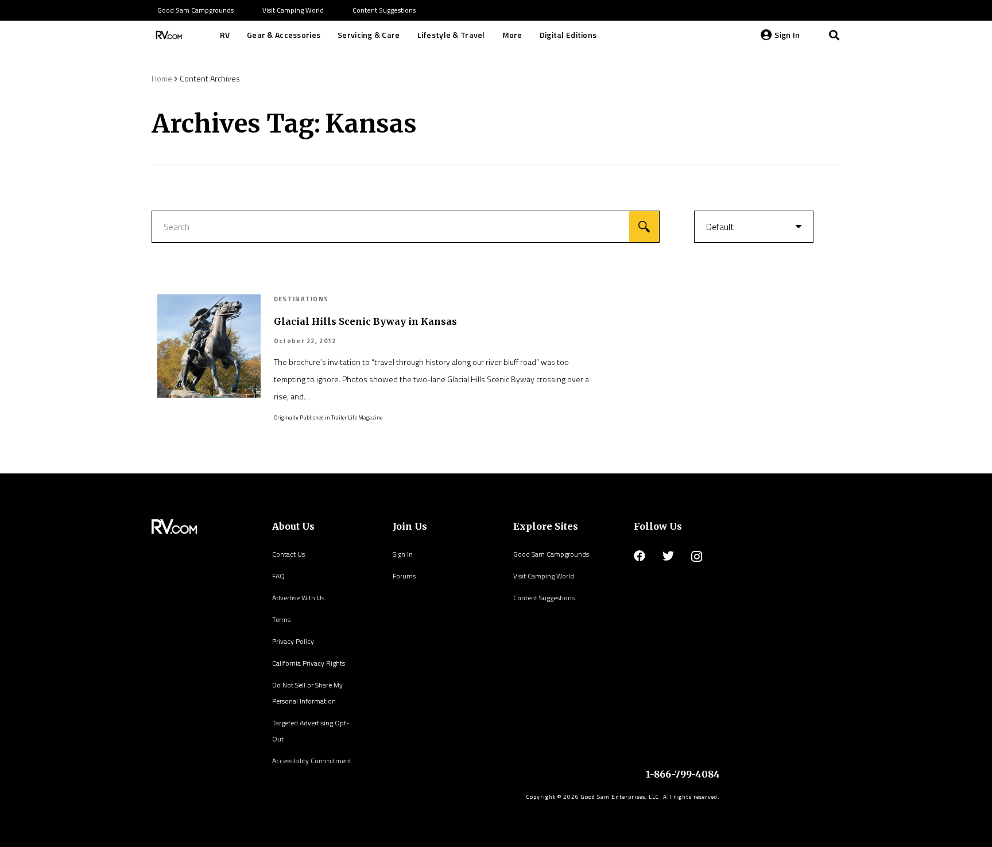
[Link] (168, 35)
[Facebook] (639, 556)
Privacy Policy (293, 641)
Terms (281, 619)
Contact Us (288, 554)
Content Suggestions (544, 597)
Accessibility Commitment (311, 760)
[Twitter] (668, 556)
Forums (404, 575)
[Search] (834, 35)
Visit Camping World (543, 575)
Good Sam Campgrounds (551, 554)
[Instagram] (696, 556)
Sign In (403, 554)
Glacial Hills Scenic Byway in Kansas (365, 321)
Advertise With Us (298, 597)
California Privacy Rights (308, 663)
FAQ (278, 575)
